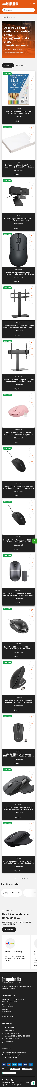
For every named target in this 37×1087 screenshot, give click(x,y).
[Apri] (4, 4)
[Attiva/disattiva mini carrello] (34, 3)
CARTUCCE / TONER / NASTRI (13, 999)
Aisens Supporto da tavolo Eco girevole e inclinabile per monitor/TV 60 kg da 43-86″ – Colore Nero (18, 327)
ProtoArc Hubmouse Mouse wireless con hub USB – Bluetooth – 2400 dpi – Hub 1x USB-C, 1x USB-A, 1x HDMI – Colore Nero (18, 595)
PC (3, 1014)
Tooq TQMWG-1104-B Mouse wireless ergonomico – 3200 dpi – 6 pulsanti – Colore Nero (18, 702)
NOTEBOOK (6, 1012)
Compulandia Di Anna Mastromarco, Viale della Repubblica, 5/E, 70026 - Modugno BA (14, 1055)
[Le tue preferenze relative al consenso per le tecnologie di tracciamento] (33, 1083)
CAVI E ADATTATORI (9, 1002)
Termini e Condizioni (9, 1073)
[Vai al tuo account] (31, 3)
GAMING (5, 1009)
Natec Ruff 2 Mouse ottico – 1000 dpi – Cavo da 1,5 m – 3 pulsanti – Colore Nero (18, 487)
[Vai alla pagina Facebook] (7, 1079)
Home (4, 17)
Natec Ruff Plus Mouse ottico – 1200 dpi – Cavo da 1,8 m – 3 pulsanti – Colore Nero (18, 542)
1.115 (23, 878)
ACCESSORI (6, 1004)
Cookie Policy (28, 1068)
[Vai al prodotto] (32, 87)
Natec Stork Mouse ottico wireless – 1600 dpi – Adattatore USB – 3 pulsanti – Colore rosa (18, 434)
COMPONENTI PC (8, 1017)
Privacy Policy (15, 1068)
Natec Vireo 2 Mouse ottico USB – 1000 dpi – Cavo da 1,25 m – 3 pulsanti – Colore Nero (19, 649)
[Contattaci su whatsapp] (12, 1079)
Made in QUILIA (16, 1085)
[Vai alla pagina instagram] (3, 1079)
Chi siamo (9, 929)
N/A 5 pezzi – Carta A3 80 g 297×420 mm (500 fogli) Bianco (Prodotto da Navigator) (18, 167)
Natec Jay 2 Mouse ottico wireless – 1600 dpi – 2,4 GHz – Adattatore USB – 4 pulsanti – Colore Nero (18, 756)
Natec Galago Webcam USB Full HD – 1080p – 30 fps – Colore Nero (18, 219)
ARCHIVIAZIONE (8, 1007)
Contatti (5, 1068)
